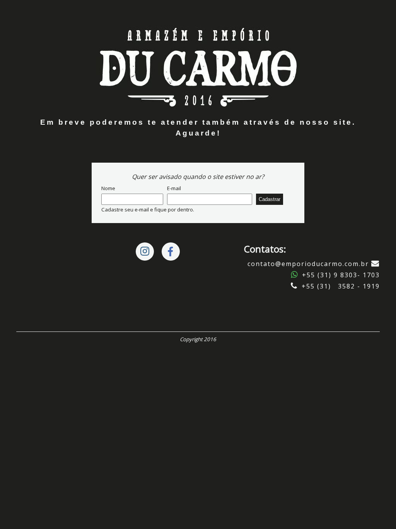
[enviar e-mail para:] (375, 263)
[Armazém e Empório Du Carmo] (198, 65)
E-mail (174, 188)
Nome (108, 188)
